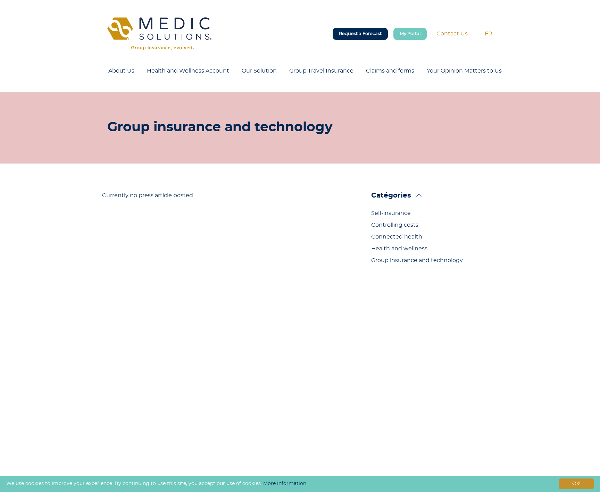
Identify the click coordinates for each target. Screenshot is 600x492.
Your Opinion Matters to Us (464, 71)
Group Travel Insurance (321, 71)
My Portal (410, 34)
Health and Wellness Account (188, 71)
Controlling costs (394, 225)
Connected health (396, 237)
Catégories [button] (391, 195)
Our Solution (259, 71)
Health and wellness (399, 248)
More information (284, 483)
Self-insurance (391, 213)
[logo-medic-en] (159, 33)
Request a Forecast (360, 34)
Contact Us (452, 33)
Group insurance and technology (417, 260)
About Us (121, 71)
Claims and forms (390, 71)
